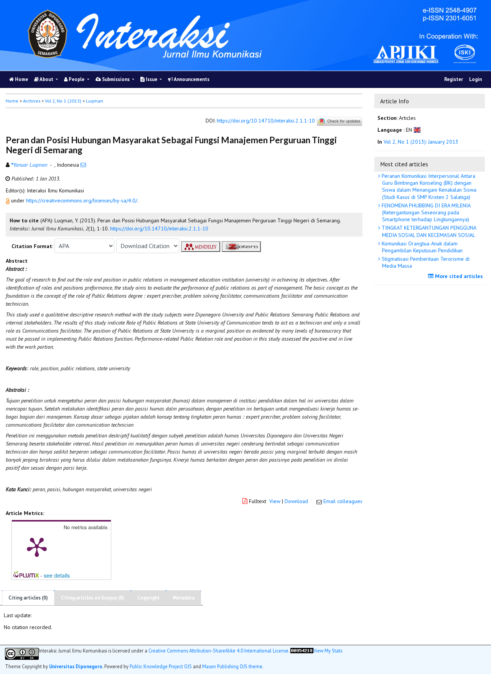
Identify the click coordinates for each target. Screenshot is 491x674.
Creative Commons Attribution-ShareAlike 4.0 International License (218, 651)
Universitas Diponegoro (75, 666)
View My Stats (327, 651)
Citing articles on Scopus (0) (92, 598)
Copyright (148, 598)
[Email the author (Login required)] (83, 164)
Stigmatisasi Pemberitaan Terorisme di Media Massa (425, 262)
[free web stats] (301, 654)
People (77, 79)
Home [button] (12, 101)
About (46, 79)
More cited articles (458, 276)
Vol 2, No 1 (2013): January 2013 (421, 141)
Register (453, 79)
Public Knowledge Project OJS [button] (161, 666)
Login (475, 79)
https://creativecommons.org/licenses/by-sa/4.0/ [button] (81, 200)
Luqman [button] (94, 101)
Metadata (183, 598)
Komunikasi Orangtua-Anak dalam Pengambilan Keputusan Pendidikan (421, 247)
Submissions (116, 79)
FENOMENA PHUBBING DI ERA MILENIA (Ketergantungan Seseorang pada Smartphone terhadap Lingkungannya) (425, 212)
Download (296, 501)
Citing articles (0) (28, 598)
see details (57, 575)
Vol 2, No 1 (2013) (63, 101)
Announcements (191, 79)
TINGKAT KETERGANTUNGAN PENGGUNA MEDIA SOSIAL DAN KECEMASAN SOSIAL (428, 231)
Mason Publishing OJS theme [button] (232, 666)
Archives (31, 101)
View (274, 501)
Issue (151, 79)
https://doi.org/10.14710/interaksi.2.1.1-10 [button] (159, 228)
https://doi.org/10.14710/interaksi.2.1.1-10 (266, 121)
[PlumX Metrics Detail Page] (37, 546)
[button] (8, 200)
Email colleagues (342, 501)
